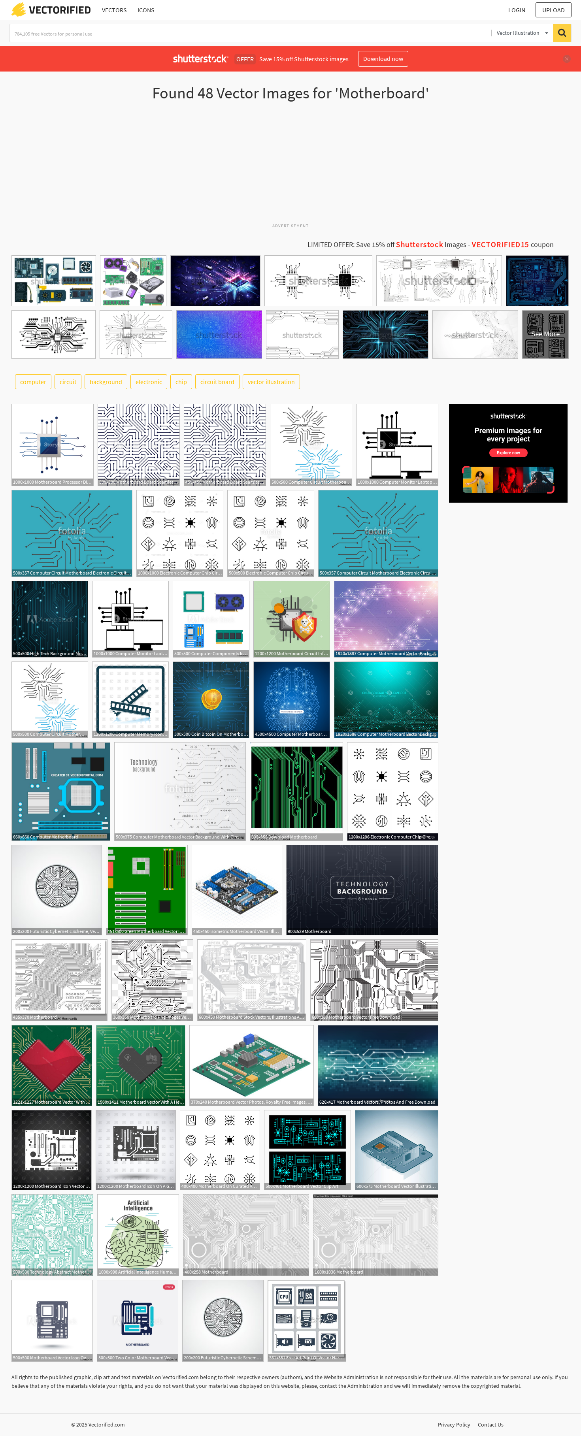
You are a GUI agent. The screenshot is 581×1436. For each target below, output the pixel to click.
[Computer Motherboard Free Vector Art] (292, 700)
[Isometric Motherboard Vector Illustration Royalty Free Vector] (237, 890)
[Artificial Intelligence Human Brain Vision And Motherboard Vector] (138, 1235)
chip (181, 382)
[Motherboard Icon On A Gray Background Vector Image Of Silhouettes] (135, 1150)
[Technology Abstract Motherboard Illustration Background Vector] (52, 1235)
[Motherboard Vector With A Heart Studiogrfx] (140, 1065)
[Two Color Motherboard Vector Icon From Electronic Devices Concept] (137, 1320)
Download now (383, 58)
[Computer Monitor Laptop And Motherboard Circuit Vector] (397, 445)
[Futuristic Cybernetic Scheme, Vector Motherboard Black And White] (57, 890)
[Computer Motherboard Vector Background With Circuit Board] (180, 791)
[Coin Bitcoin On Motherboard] (211, 700)
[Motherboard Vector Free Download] (374, 980)
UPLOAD (553, 10)
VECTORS (114, 10)
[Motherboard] (362, 890)
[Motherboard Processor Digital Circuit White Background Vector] (52, 445)
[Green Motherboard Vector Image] (146, 890)
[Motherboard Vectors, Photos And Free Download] (378, 1065)
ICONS (146, 10)
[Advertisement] (290, 165)
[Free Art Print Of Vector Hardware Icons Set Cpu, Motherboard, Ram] (307, 1320)
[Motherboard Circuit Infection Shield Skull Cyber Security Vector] (292, 619)
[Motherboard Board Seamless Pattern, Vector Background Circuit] (138, 445)
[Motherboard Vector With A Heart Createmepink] (52, 1065)
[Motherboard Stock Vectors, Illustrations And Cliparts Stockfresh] (252, 980)
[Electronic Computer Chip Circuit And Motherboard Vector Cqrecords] (392, 791)
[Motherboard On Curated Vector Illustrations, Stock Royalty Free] (220, 1150)
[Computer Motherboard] (61, 791)
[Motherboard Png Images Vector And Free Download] (152, 980)
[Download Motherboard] (296, 791)
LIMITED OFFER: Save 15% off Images (386, 244)
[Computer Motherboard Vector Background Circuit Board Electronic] (386, 619)
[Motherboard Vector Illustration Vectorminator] (396, 1150)
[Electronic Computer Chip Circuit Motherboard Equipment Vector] (180, 533)
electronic (149, 382)
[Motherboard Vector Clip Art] (307, 1150)
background (106, 382)
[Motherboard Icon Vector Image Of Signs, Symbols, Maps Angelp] (51, 1150)
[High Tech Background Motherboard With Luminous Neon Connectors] (50, 619)
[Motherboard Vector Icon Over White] (52, 1320)
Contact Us (491, 1424)
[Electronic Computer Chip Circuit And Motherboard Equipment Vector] (271, 533)
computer (33, 382)
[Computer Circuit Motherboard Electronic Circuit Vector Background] (311, 445)
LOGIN (516, 10)
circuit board (217, 382)
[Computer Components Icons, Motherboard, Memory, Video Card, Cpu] (211, 619)
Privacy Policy (454, 1424)
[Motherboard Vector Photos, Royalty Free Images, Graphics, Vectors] (251, 1065)
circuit (68, 382)
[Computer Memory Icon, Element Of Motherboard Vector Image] (130, 700)
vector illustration (271, 382)
